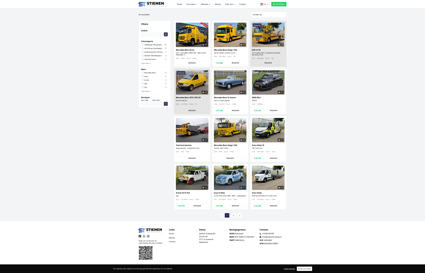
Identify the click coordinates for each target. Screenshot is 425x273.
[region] (212, 268)
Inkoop (218, 4)
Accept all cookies (304, 269)
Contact (242, 4)
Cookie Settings (289, 269)
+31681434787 (268, 233)
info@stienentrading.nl (272, 237)
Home (179, 4)
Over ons (229, 4)
